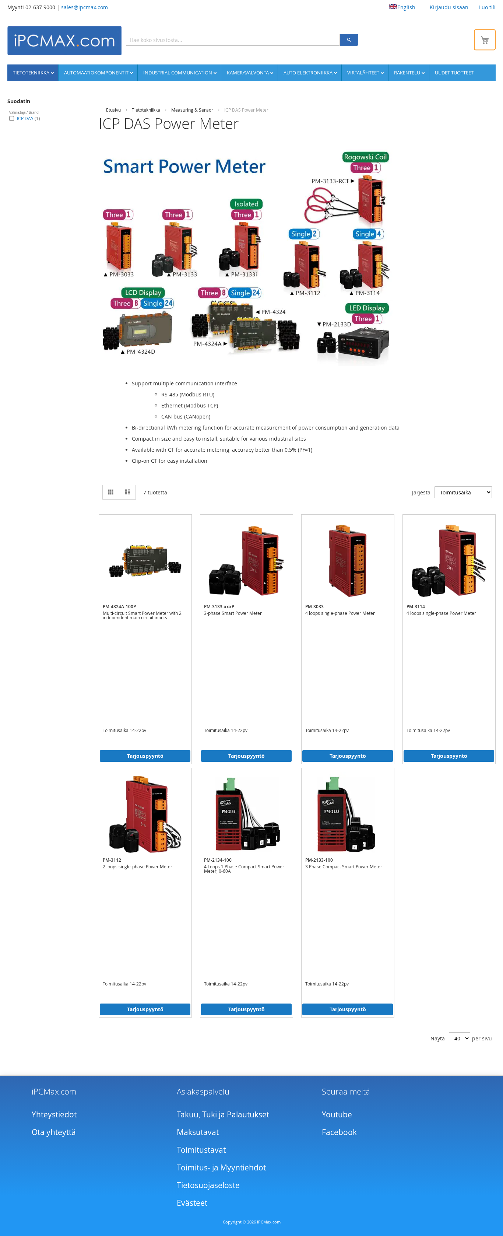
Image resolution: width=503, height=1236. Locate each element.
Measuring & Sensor (192, 110)
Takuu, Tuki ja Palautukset (223, 1114)
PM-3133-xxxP (219, 606)
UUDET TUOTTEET (454, 72)
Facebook (339, 1132)
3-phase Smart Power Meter (233, 613)
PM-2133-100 (319, 860)
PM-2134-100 (218, 860)
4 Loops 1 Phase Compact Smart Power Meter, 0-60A (244, 869)
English (406, 7)
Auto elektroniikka (309, 72)
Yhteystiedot (54, 1114)
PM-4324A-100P (119, 606)
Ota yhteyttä (54, 1132)
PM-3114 (416, 606)
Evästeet (192, 1203)
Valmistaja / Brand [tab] (24, 113)
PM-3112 (112, 860)
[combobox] (233, 40)
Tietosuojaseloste (208, 1185)
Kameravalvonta (248, 72)
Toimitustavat (201, 1150)
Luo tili (487, 7)
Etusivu (113, 110)
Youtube (337, 1114)
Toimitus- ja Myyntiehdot (221, 1167)
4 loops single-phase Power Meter (340, 613)
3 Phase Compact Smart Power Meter (343, 866)
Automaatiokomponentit (97, 72)
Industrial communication (178, 72)
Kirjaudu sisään (449, 7)
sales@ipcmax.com (84, 7)
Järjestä (421, 492)
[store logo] (64, 40)
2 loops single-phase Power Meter (137, 866)
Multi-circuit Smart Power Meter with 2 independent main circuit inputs (142, 615)
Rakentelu (407, 72)
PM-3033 (314, 606)
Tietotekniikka (31, 72)
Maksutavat (198, 1132)
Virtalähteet (363, 72)
